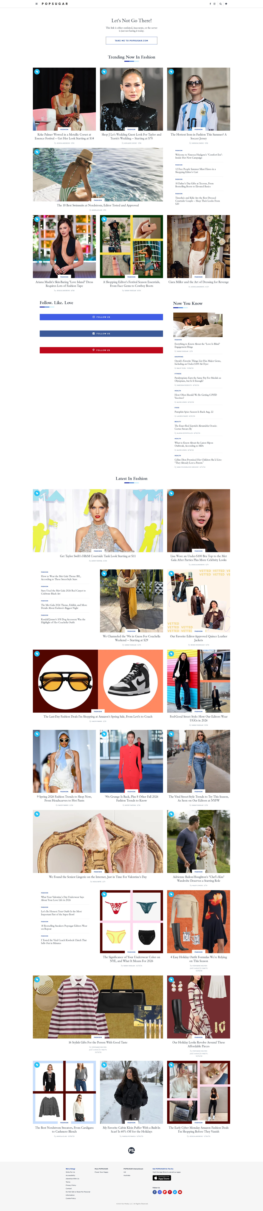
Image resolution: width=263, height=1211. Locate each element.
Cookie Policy (71, 1198)
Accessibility (70, 1175)
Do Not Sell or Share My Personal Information (78, 1193)
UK (125, 1172)
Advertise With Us (72, 1179)
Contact (69, 1189)
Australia (127, 1175)
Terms (68, 1182)
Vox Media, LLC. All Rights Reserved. (134, 1204)
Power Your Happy (101, 1172)
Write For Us (70, 1172)
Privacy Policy (71, 1185)
